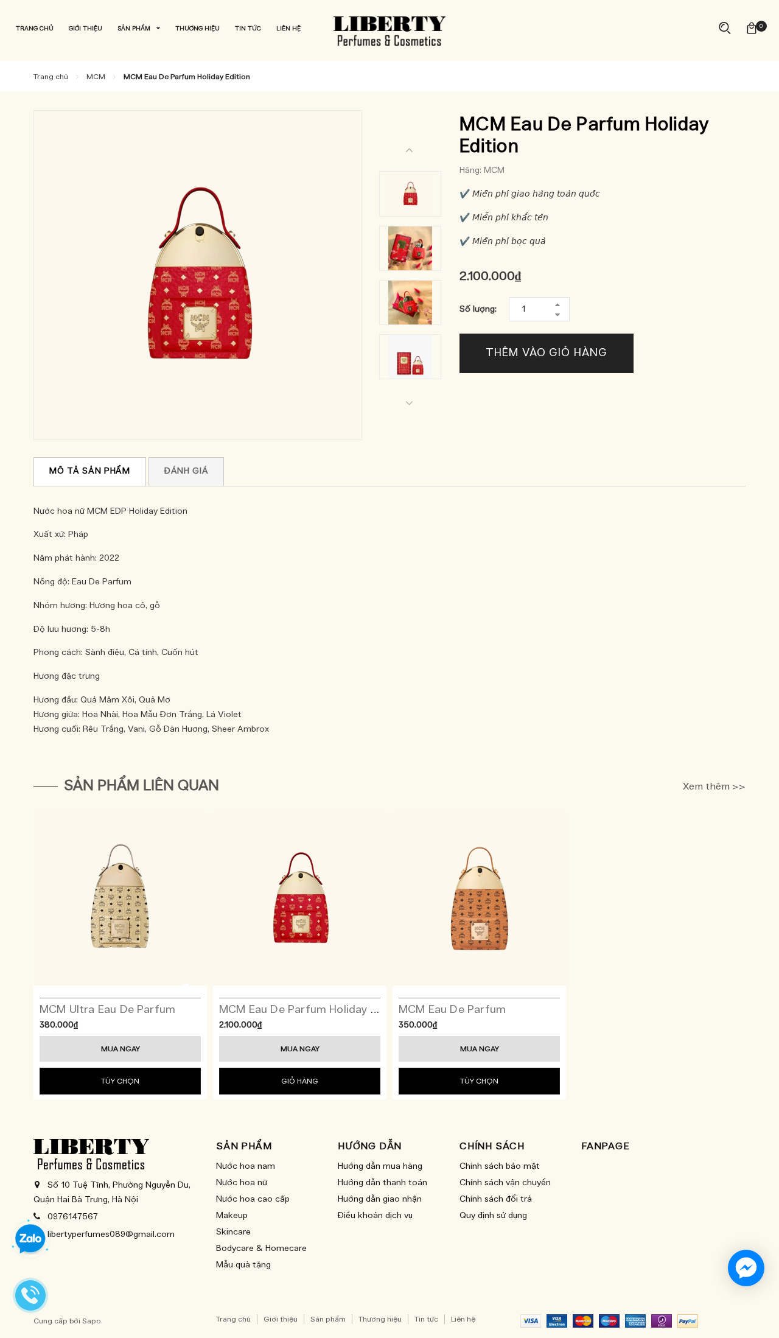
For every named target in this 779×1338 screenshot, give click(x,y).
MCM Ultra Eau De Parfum (107, 1009)
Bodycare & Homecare (261, 1248)
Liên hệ (463, 1319)
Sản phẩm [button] (243, 1146)
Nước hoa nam (245, 1166)
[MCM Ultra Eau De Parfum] (120, 899)
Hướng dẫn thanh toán (382, 1183)
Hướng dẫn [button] (370, 1146)
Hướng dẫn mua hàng (380, 1166)
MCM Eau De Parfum (452, 1009)
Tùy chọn (120, 1081)
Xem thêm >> (714, 786)
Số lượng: (478, 309)
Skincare (233, 1232)
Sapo (91, 1321)
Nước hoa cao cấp (253, 1199)
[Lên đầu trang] (758, 1307)
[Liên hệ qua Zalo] (30, 1239)
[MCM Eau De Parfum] (479, 899)
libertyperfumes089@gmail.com (111, 1234)
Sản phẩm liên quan (141, 786)
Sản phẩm (328, 1319)
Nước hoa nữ (241, 1183)
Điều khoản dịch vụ (375, 1215)
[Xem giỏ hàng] (752, 28)
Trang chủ (233, 1319)
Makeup (232, 1215)
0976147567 (72, 1217)
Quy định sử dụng (493, 1215)
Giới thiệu (281, 1319)
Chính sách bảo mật (499, 1166)
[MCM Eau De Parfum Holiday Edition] (299, 899)
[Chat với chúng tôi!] (746, 1268)
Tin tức (426, 1319)
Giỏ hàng (299, 1081)
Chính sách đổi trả (495, 1199)
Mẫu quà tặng (243, 1265)
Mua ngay (120, 1049)
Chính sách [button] (492, 1146)
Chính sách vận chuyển (505, 1183)
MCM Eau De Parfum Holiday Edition (313, 1009)
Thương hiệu (380, 1319)
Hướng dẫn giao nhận (380, 1199)
